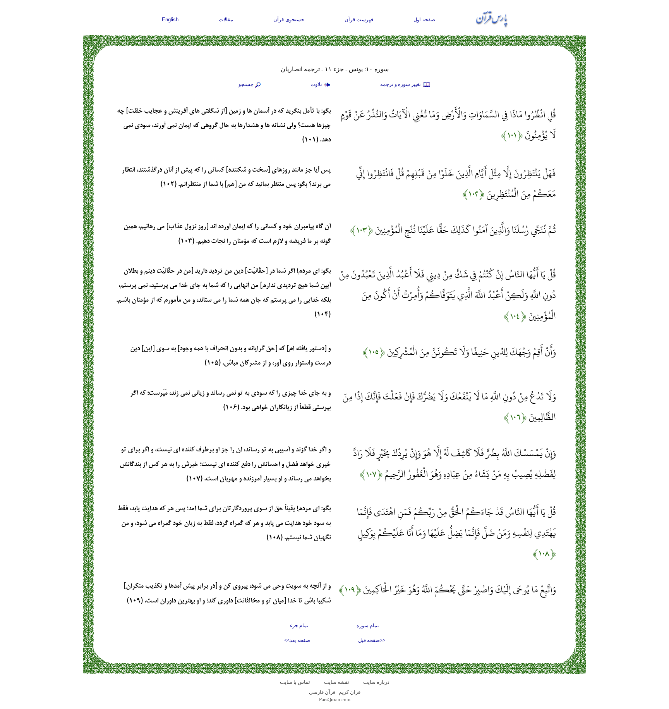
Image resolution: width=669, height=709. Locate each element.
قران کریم (349, 692)
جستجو (246, 84)
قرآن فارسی (322, 692)
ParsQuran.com (334, 699)
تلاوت (316, 84)
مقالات (226, 19)
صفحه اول (424, 19)
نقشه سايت (336, 682)
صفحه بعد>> (297, 640)
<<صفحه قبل (371, 640)
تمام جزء (299, 625)
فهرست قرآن (359, 19)
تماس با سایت (295, 682)
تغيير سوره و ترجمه (401, 84)
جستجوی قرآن (288, 19)
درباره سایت (376, 682)
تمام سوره (368, 625)
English (170, 19)
